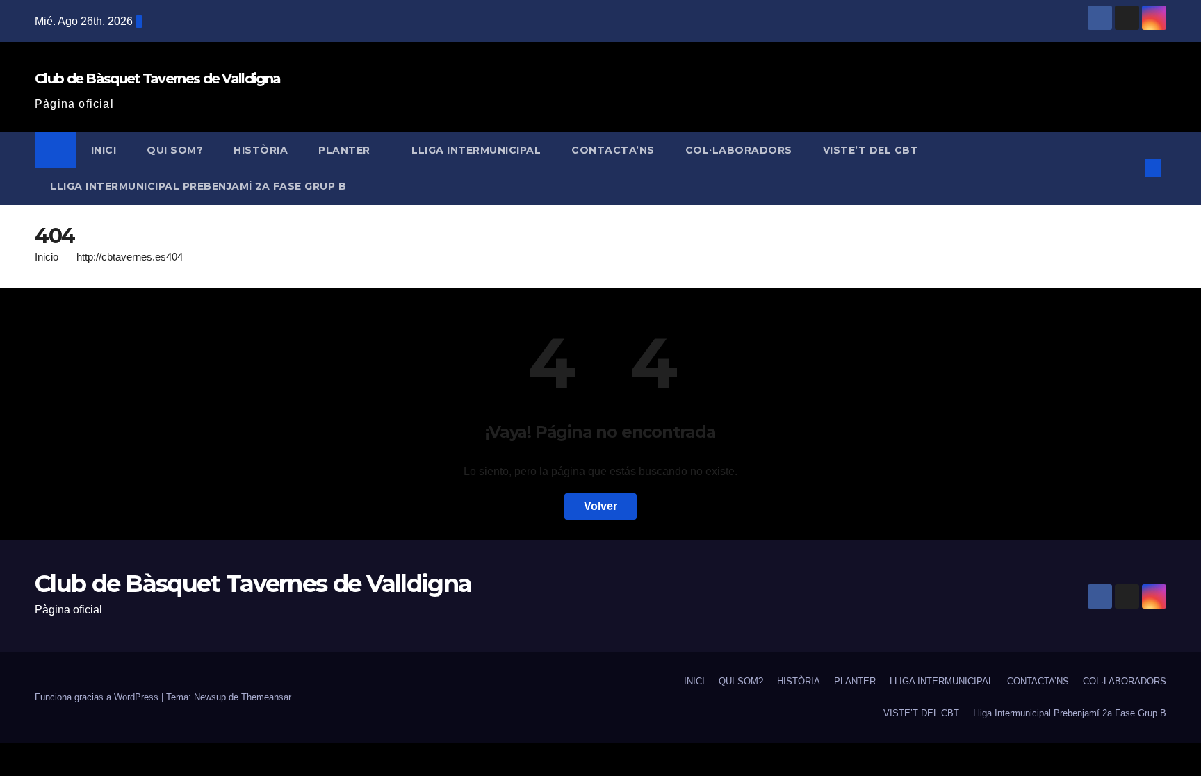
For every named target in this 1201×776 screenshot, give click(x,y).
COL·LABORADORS (738, 150)
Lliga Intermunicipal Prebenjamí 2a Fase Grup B (198, 186)
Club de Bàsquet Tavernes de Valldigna (157, 78)
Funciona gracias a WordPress (98, 697)
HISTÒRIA (261, 150)
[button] (1130, 168)
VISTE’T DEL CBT (871, 150)
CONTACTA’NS (613, 150)
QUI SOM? (175, 150)
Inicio (46, 257)
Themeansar (266, 697)
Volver (600, 506)
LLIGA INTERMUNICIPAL (476, 150)
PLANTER (345, 150)
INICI (104, 150)
